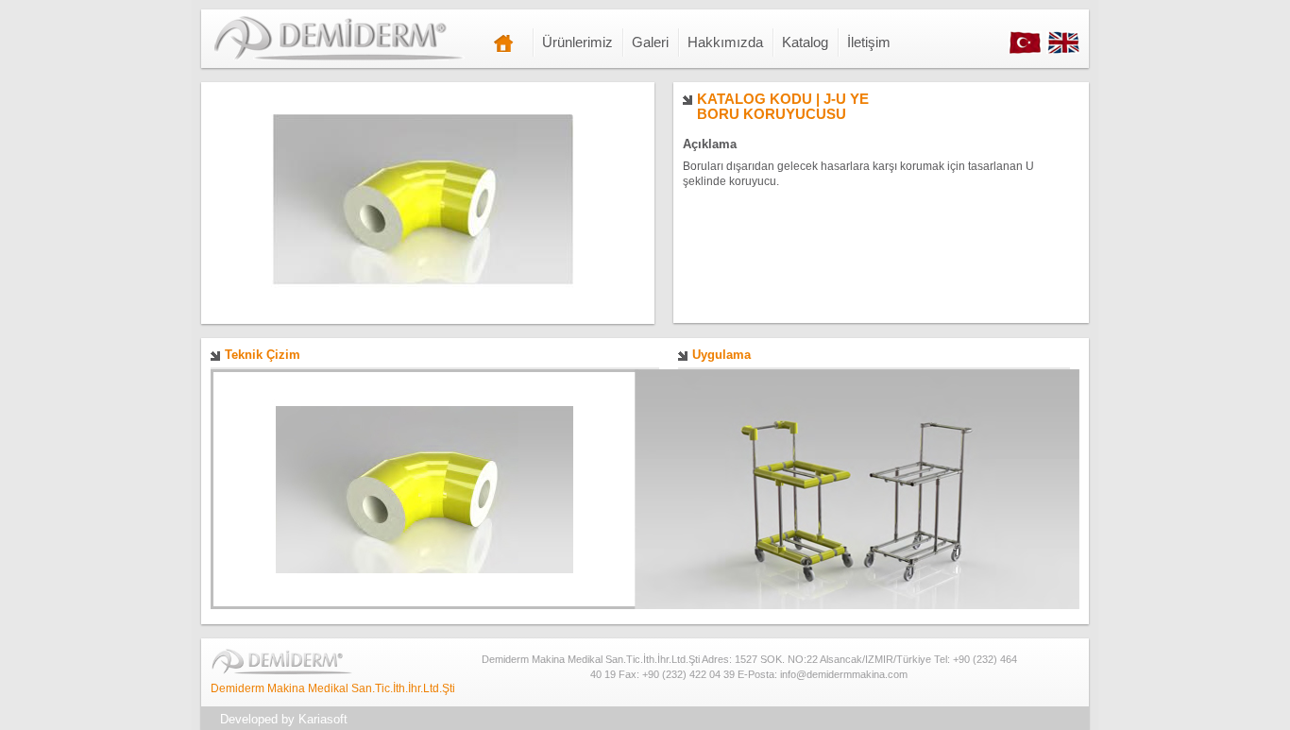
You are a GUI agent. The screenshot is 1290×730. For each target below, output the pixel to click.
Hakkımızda (725, 42)
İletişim (869, 42)
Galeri (650, 42)
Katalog (805, 42)
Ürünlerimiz (577, 42)
